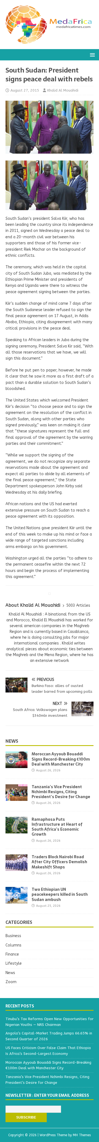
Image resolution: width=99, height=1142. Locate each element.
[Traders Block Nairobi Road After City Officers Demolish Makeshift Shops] (17, 867)
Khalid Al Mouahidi (62, 90)
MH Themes (82, 1135)
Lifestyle (14, 963)
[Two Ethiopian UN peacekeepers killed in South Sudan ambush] (17, 900)
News (12, 741)
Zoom (11, 982)
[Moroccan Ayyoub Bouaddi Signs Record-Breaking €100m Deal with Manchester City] (17, 765)
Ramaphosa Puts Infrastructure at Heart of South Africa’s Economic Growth (57, 827)
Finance (12, 954)
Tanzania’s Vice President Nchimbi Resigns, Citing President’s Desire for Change (61, 792)
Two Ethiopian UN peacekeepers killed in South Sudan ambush (60, 894)
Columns (13, 945)
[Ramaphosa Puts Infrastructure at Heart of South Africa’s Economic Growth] (17, 830)
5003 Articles (78, 605)
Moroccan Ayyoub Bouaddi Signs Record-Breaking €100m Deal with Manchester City (61, 759)
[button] (91, 54)
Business (13, 936)
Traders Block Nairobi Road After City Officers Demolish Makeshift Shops (59, 862)
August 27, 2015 (24, 90)
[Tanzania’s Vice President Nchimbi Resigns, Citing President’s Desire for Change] (17, 797)
